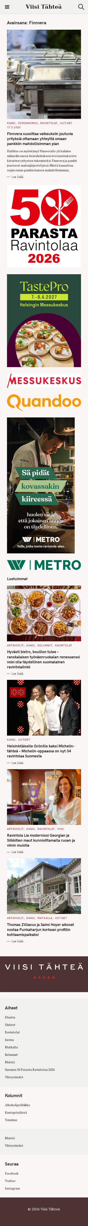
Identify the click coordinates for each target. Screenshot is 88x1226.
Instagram (12, 1188)
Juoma (9, 1040)
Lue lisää (17, 177)
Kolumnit (44, 645)
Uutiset (66, 123)
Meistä (10, 1062)
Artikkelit (15, 645)
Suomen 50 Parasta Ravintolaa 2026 (30, 1070)
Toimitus (11, 1120)
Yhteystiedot (14, 1077)
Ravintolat (49, 123)
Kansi (11, 123)
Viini (60, 829)
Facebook (12, 1173)
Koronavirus (28, 123)
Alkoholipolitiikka (17, 1105)
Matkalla (44, 918)
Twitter (10, 1181)
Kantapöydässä (16, 1112)
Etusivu (10, 1017)
